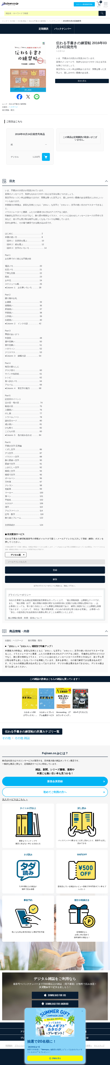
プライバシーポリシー (23, 1046)
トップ (4, 21)
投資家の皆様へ (86, 1046)
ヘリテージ (13, 107)
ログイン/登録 (84, 4)
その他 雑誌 (21, 21)
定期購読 (43, 28)
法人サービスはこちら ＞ (15, 799)
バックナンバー (54, 21)
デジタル (15, 157)
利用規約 (9, 1046)
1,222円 (36, 157)
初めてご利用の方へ (55, 792)
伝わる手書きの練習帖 (37, 21)
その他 (12, 21)
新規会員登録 (55, 781)
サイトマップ (99, 1046)
